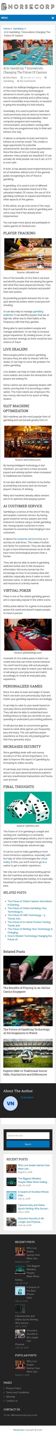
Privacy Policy (13, 1388)
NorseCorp (18, 1430)
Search (28, 1144)
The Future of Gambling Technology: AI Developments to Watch (26, 1031)
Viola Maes (11, 77)
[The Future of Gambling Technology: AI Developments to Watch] (28, 1011)
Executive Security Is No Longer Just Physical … (31, 1220)
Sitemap (10, 1396)
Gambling (8, 81)
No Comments (28, 81)
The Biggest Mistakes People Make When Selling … (33, 1180)
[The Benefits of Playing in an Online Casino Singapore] (28, 970)
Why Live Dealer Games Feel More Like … (34, 1167)
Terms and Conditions (17, 1392)
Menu (4, 17)
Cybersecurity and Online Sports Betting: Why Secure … (33, 1207)
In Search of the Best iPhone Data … (33, 1194)
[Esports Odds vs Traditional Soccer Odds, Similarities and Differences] (28, 1053)
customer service (26, 539)
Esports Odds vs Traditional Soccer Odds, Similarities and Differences (25, 1072)
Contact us (12, 1400)
